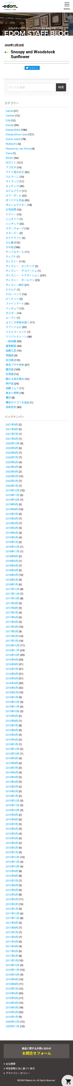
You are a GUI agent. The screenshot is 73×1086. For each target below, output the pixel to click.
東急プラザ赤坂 (15, 364)
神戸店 (10, 383)
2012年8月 (12, 875)
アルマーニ (12, 176)
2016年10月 (12, 654)
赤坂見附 (11, 407)
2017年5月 (12, 621)
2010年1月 (12, 1016)
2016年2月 (12, 692)
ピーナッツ (12, 298)
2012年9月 (12, 871)
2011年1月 (12, 960)
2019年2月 (12, 537)
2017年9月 (12, 603)
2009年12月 (12, 1021)
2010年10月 (12, 974)
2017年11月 (12, 593)
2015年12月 (12, 701)
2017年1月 (12, 640)
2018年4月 (12, 570)
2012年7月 (12, 880)
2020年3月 (12, 476)
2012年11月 (12, 861)
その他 (10, 247)
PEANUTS (11, 143)
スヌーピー (12, 233)
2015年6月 (12, 730)
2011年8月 (12, 927)
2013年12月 (12, 800)
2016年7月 (12, 668)
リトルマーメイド (16, 331)
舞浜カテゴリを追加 (17, 402)
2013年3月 (12, 842)
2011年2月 (12, 955)
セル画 (10, 242)
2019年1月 (12, 542)
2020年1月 (12, 485)
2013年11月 (12, 805)
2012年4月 (12, 894)
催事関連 (11, 345)
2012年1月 (12, 908)
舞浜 (8, 397)
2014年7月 (12, 767)
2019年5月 (12, 523)
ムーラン (11, 317)
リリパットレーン (16, 336)
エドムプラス (13, 190)
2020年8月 (12, 452)
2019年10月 (12, 499)
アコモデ (11, 167)
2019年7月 (12, 513)
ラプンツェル (13, 327)
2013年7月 (12, 824)
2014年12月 (12, 748)
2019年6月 (12, 518)
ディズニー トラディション (23, 275)
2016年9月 (12, 659)
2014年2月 (12, 791)
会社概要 (10, 1063)
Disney (10, 125)
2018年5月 (12, 565)
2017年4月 (12, 626)
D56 (8, 120)
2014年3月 (12, 786)
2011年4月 (12, 946)
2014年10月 (12, 753)
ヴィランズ (12, 181)
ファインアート (15, 303)
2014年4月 (12, 781)
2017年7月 (12, 612)
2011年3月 (12, 951)
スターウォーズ (15, 228)
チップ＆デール (15, 251)
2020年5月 (12, 466)
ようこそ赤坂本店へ (17, 322)
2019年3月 (12, 532)
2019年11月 (12, 495)
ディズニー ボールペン (20, 280)
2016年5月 (12, 678)
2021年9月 (12, 424)
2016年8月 (12, 664)
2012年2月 (12, 904)
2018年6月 (12, 560)
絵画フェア (12, 388)
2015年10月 (12, 711)
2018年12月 (12, 546)
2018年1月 (12, 584)
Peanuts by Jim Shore (18, 148)
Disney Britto (13, 129)
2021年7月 (12, 433)
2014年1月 (12, 795)
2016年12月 (12, 645)
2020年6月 (12, 462)
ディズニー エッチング (20, 266)
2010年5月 (12, 998)
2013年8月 (12, 819)
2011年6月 (12, 936)
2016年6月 (12, 673)
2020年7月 (12, 457)
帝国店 (10, 355)
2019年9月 (12, 504)
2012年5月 (12, 889)
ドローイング (13, 294)
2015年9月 (12, 715)
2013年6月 (12, 828)
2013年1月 (12, 852)
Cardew (10, 115)
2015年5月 (12, 734)
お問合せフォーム (36, 1053)
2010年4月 (12, 1002)
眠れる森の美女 (15, 379)
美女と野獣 (12, 392)
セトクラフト (13, 237)
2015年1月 (12, 744)
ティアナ (11, 256)
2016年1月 (12, 697)
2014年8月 (12, 763)
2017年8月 (12, 607)
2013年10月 (12, 810)
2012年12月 (12, 857)
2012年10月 (12, 866)
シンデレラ (12, 223)
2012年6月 (12, 885)
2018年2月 (12, 579)
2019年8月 (12, 509)
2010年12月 (12, 965)
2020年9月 (12, 448)
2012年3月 (12, 899)
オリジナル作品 (15, 200)
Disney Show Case (16, 134)
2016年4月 (12, 683)
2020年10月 (12, 443)
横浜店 (10, 369)
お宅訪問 (11, 209)
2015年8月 (12, 720)
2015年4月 (12, 739)
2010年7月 (12, 988)
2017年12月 (12, 589)
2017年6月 (12, 617)
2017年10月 (12, 598)
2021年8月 (12, 429)
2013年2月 (12, 847)
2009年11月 (12, 1026)
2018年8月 (12, 556)
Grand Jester (13, 139)
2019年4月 (12, 527)
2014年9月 (12, 758)
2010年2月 (12, 1012)
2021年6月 (12, 438)
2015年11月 (12, 706)
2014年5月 (12, 777)
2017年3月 (12, 631)
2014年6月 (12, 772)
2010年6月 (12, 993)
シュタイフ (12, 219)
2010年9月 (12, 979)
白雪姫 (10, 374)
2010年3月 (12, 1007)
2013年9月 (12, 814)
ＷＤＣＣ (11, 162)
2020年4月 (12, 471)
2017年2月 (12, 636)
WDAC (9, 157)
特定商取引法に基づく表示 (20, 1068)
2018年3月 (12, 574)
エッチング (12, 186)
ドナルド (11, 289)
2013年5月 (12, 833)
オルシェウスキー (16, 204)
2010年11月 (12, 969)
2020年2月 (12, 480)
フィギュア (12, 308)
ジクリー (11, 214)
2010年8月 (12, 984)
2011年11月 (12, 918)
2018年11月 (12, 551)
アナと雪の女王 (15, 172)
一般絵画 (11, 341)
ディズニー (12, 261)
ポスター (11, 313)
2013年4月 (12, 838)
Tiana (9, 153)
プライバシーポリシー (18, 1073)
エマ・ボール (13, 195)
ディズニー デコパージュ (21, 270)
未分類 (10, 360)
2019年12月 (12, 490)
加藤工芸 (11, 350)
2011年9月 (12, 922)
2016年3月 (12, 687)
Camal (9, 110)
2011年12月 (12, 913)
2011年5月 (12, 941)
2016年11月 (12, 650)
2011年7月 (12, 932)
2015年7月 (12, 725)
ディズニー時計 (15, 284)
